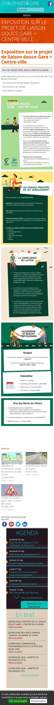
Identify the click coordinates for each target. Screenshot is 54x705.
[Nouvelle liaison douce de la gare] (36, 458)
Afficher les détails (15, 627)
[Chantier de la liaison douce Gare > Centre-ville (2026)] (12, 490)
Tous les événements (32, 597)
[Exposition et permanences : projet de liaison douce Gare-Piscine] (12, 458)
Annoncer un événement (34, 605)
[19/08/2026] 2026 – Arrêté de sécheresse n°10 (23, 658)
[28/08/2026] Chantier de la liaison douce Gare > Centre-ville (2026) (27, 623)
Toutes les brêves (30, 675)
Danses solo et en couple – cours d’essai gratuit (24, 573)
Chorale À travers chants (23, 583)
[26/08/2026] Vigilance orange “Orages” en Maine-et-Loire (24, 634)
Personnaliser (38, 701)
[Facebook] (50, 3)
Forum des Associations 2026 (26, 563)
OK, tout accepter (18, 701)
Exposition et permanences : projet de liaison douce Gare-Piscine (11, 470)
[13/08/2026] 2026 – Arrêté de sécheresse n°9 (23, 669)
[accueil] (20, 3)
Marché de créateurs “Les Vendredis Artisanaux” (23, 544)
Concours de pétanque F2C (24, 554)
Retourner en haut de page (13, 516)
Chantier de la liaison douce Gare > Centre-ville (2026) (11, 500)
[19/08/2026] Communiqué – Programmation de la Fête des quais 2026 (25, 646)
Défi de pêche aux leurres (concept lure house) (23, 594)
